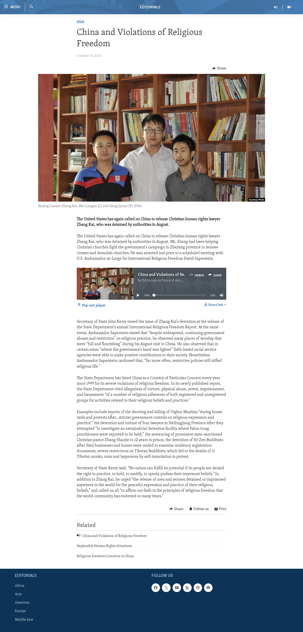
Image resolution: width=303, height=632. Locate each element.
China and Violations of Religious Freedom (175, 275)
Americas (22, 603)
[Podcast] (198, 587)
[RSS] (187, 587)
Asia (80, 22)
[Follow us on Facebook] (156, 587)
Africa (19, 586)
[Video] (289, 7)
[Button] (219, 68)
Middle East (24, 620)
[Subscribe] (208, 587)
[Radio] (276, 7)
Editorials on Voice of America (165, 280)
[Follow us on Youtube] (177, 587)
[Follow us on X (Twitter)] (166, 587)
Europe (20, 611)
